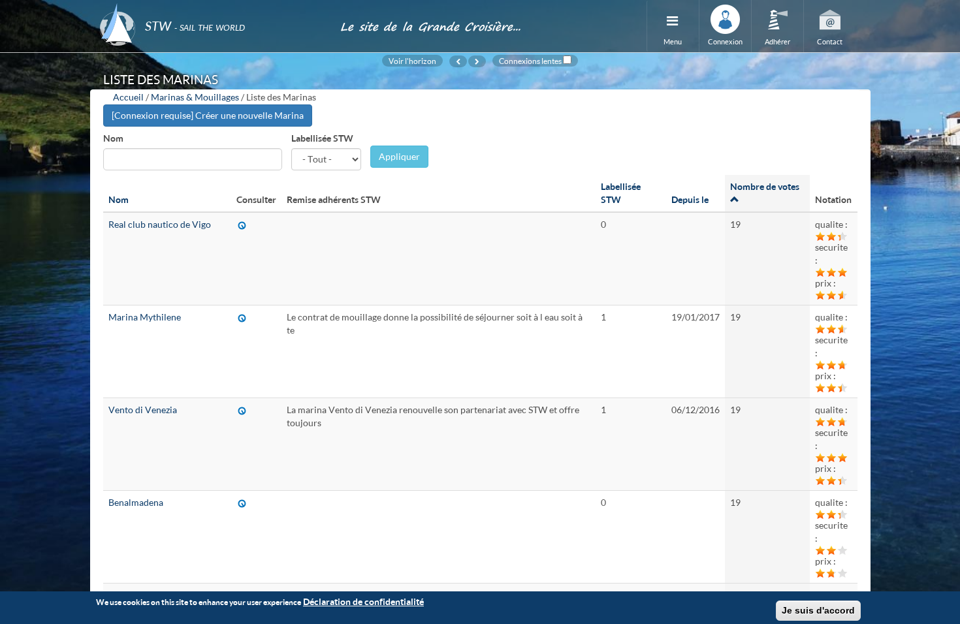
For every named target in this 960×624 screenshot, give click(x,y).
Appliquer (399, 156)
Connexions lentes (530, 60)
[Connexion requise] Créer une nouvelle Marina (208, 115)
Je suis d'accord (818, 610)
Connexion (725, 41)
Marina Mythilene (144, 316)
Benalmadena (135, 502)
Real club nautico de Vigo (159, 224)
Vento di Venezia (142, 409)
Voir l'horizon (412, 60)
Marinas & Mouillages (195, 96)
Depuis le (690, 199)
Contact (829, 41)
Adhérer (777, 41)
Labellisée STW (322, 138)
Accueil (128, 96)
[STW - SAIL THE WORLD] (212, 8)
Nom (113, 138)
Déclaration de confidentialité (363, 601)
